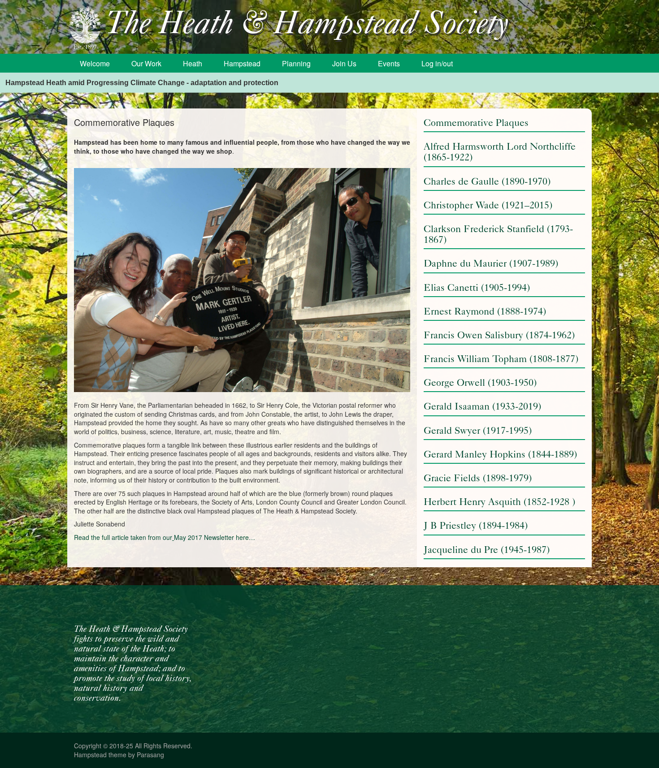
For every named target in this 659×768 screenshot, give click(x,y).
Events (389, 63)
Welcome (95, 63)
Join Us (344, 63)
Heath (192, 63)
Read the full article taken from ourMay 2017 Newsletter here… (164, 537)
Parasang (150, 754)
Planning (296, 63)
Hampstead (242, 63)
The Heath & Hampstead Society (307, 25)
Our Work (146, 63)
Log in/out (437, 63)
